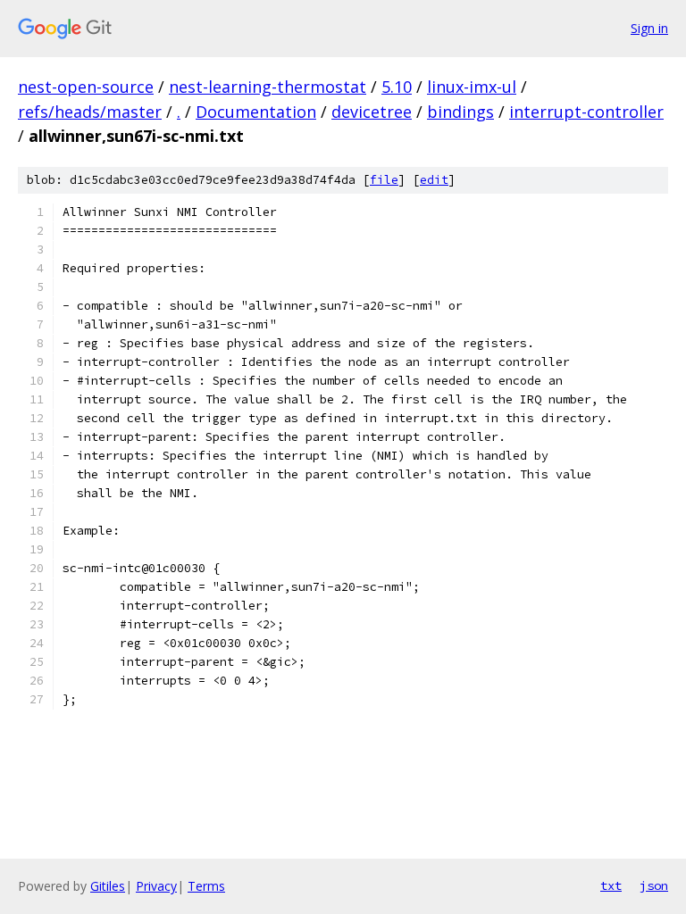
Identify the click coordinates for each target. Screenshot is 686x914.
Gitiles (107, 885)
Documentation (256, 111)
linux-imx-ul (471, 86)
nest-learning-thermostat (267, 86)
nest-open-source (86, 86)
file (384, 179)
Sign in (649, 28)
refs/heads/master (90, 111)
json (654, 885)
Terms (206, 885)
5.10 (396, 86)
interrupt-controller (586, 111)
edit (434, 179)
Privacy (156, 885)
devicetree (371, 111)
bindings (460, 111)
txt (611, 885)
